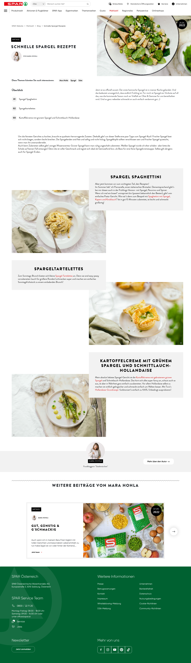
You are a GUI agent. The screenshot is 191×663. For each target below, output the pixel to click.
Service (20, 621)
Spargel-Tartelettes (64, 275)
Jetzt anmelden (23, 649)
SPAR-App (57, 11)
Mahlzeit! (114, 11)
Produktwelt (17, 11)
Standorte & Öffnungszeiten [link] (142, 4)
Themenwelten (89, 11)
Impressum (102, 598)
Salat (80, 80)
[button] (174, 531)
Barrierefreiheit (146, 589)
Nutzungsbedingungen (150, 598)
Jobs (19, 626)
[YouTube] (114, 649)
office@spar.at (24, 616)
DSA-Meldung (104, 608)
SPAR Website (17, 26)
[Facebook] (100, 649)
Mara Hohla (64, 80)
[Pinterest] (121, 649)
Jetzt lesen (35, 552)
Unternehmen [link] (181, 4)
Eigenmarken (72, 11)
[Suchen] (87, 4)
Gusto (103, 11)
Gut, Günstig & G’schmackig (45, 528)
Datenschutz (145, 593)
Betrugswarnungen (106, 589)
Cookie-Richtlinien (148, 603)
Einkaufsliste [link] (118, 4)
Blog (39, 26)
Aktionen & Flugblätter (37, 11)
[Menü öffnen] (6, 11)
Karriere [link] (165, 4)
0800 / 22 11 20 (24, 605)
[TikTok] (128, 649)
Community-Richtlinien (150, 608)
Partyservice (142, 11)
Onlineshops (158, 11)
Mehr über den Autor (157, 461)
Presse (100, 584)
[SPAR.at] (16, 3)
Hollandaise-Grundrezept (106, 389)
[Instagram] (107, 649)
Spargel (73, 80)
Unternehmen (145, 584)
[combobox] (39, 4)
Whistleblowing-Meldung (109, 603)
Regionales (127, 11)
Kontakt (101, 593)
